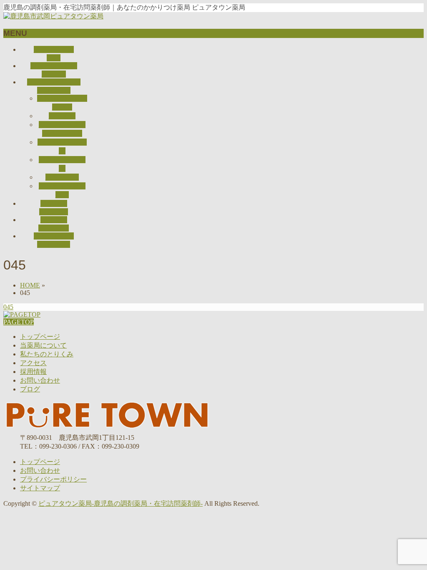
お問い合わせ (40, 380)
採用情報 (33, 371)
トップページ (40, 336)
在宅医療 (62, 115)
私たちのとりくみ (46, 354)
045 (8, 306)
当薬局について (43, 345)
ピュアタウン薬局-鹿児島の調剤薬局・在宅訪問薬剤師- (120, 503)
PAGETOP (18, 321)
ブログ (30, 389)
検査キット (62, 177)
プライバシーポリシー (53, 479)
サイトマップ (40, 488)
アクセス (33, 362)
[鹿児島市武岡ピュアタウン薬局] (53, 16)
